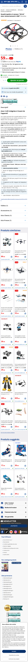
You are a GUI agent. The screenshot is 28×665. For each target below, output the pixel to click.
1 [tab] (10, 46)
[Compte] (22, 2)
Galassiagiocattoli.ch (7, 584)
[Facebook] (2, 96)
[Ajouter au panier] (11, 257)
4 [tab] (17, 46)
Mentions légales (7, 546)
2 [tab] (13, 46)
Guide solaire (6, 554)
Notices (5, 552)
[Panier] (26, 2)
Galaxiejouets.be (7, 592)
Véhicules (20, 9)
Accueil (3, 9)
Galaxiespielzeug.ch (7, 582)
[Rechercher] (25, 6)
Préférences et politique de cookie (10, 548)
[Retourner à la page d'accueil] (12, 2)
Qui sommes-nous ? (7, 540)
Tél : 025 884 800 (9, 504)
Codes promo (6, 550)
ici (7, 647)
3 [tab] (15, 46)
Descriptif (4, 107)
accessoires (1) (6, 211)
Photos (9, 49)
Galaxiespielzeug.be (7, 594)
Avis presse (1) (6, 220)
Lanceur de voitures (5, 468)
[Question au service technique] (7, 96)
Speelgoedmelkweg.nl (8, 590)
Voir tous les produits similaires (8, 432)
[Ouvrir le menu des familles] (2, 2)
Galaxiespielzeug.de (7, 578)
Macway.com (6, 599)
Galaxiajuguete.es (7, 586)
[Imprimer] (4, 96)
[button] (14, 88)
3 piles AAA (21, 174)
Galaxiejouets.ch (7, 580)
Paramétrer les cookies (14, 655)
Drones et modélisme (6, 11)
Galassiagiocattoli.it (7, 588)
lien (15, 634)
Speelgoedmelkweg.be (8, 596)
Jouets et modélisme (11, 9)
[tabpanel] (14, 32)
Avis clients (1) (6, 215)
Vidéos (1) (18, 49)
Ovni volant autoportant (20, 429)
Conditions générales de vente (10, 544)
